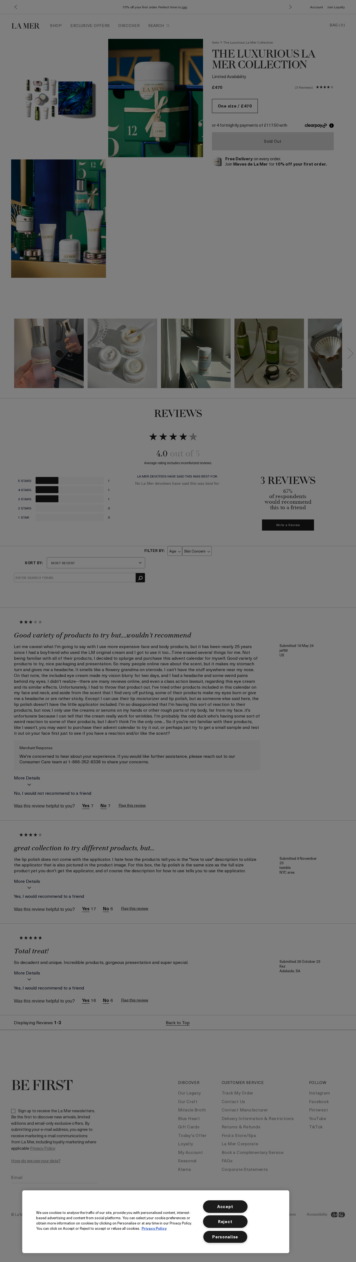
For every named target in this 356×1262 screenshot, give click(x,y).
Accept (225, 1206)
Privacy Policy (154, 1228)
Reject (225, 1221)
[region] (155, 1221)
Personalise (225, 1237)
